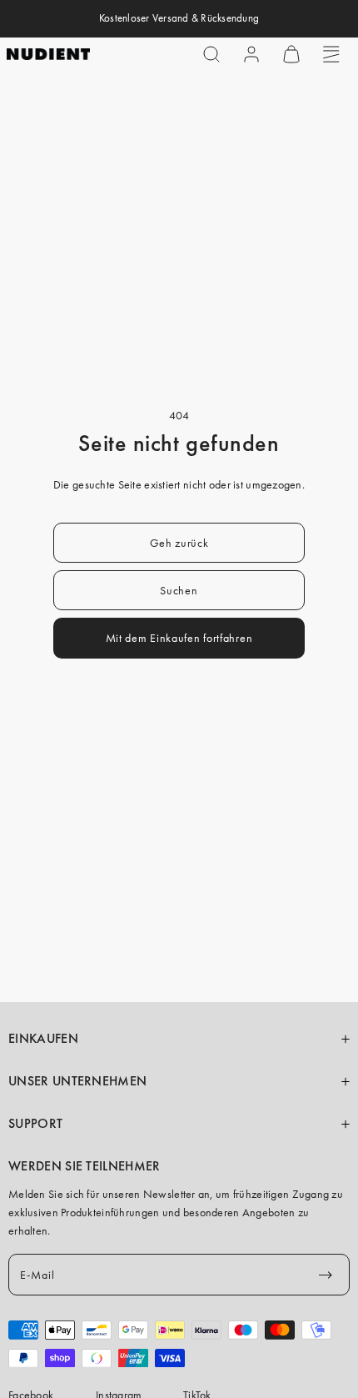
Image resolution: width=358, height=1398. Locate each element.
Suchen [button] (178, 590)
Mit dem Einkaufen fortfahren (179, 637)
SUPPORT (35, 1123)
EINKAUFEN (43, 1038)
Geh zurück (179, 542)
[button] (211, 54)
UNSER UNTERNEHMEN (77, 1081)
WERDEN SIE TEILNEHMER (84, 1166)
